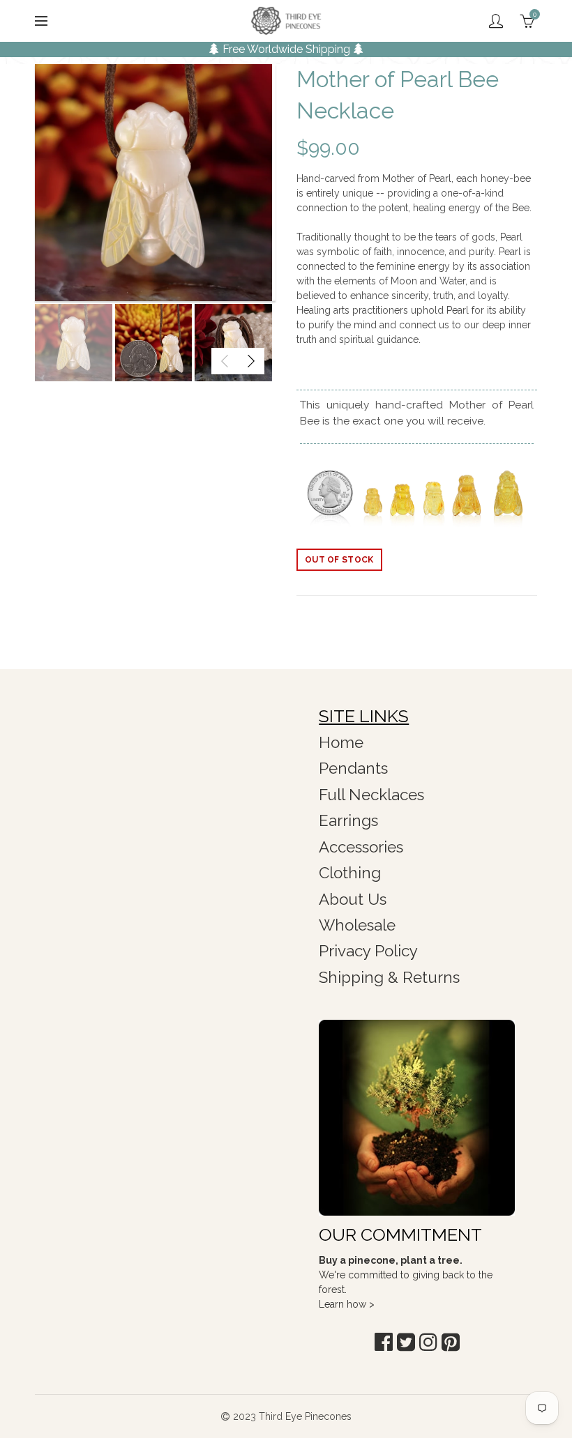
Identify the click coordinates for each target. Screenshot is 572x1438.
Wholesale (357, 925)
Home (341, 742)
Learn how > (347, 1304)
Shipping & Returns (389, 977)
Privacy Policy (368, 951)
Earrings (348, 820)
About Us (352, 899)
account (496, 20)
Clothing (350, 873)
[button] (383, 1342)
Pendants (353, 768)
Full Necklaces (371, 795)
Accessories (361, 847)
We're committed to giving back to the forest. (405, 1275)
